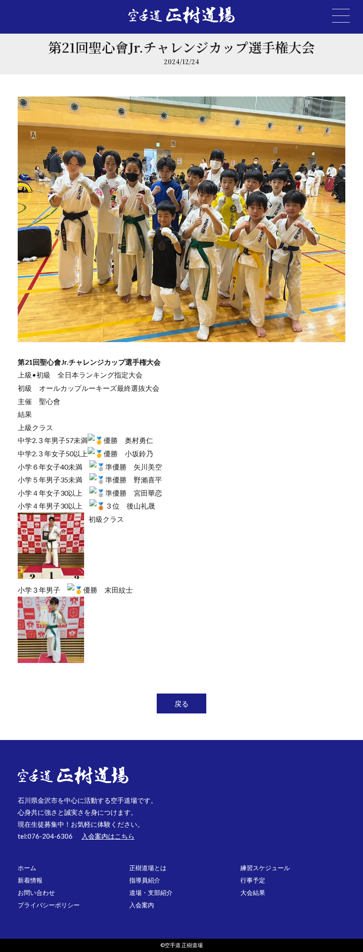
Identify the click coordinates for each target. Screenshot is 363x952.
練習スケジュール (265, 867)
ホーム (27, 867)
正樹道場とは (147, 867)
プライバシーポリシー (49, 905)
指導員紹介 (144, 880)
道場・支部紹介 (151, 892)
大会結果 (252, 892)
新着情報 (30, 880)
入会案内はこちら (108, 836)
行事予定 (252, 880)
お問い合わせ (36, 892)
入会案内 (141, 905)
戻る (181, 703)
